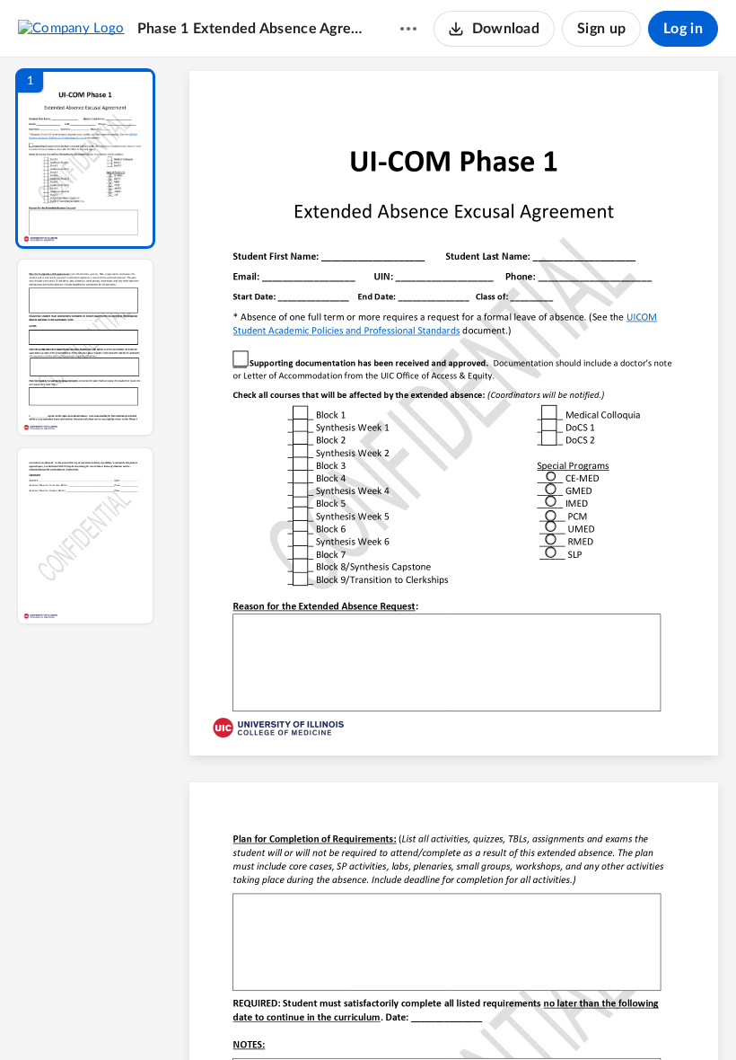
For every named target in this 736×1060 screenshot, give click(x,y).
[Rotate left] (553, 1016)
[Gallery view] (587, 1016)
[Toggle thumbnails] (289, 1016)
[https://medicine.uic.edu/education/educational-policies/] (651, 316)
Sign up (601, 29)
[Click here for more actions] (408, 29)
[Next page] (418, 1016)
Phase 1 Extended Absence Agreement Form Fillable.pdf (251, 29)
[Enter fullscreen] (619, 1016)
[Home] (71, 28)
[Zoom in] (517, 1016)
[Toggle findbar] (321, 1016)
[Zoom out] (456, 1016)
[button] (85, 158)
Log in (683, 29)
